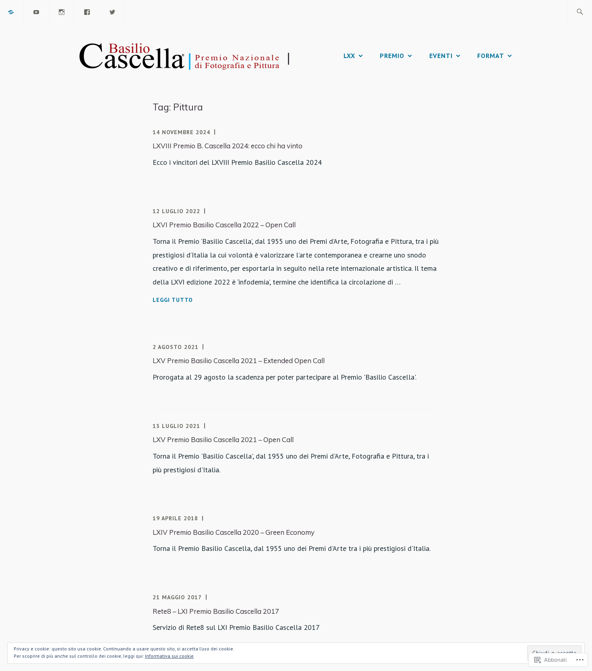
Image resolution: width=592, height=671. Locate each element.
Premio (392, 56)
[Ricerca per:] (579, 12)
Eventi (441, 56)
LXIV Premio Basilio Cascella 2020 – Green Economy (234, 532)
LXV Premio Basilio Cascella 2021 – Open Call (223, 439)
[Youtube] (36, 11)
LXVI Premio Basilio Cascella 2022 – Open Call (224, 224)
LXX (349, 56)
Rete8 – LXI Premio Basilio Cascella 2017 (216, 611)
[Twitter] (112, 11)
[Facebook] (87, 11)
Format (490, 56)
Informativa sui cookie (169, 656)
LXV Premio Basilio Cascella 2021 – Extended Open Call (239, 360)
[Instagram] (62, 11)
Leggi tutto (173, 300)
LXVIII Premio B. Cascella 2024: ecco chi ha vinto (227, 145)
